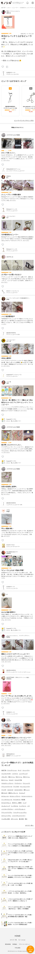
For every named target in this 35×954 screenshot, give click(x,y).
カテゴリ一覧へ (29, 825)
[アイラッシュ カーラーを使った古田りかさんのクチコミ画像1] (7, 22)
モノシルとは (21, 940)
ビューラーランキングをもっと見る (24, 120)
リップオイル (14, 806)
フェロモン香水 (5, 819)
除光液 (23, 799)
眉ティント (27, 790)
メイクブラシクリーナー (18, 815)
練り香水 (21, 819)
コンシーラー (26, 770)
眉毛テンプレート (13, 793)
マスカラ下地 (18, 780)
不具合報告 (17, 947)
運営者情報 (8, 944)
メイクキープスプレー (7, 809)
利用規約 (15, 944)
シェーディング (23, 773)
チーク (19, 770)
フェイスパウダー (6, 773)
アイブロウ (16, 786)
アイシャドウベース (6, 786)
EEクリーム (4, 780)
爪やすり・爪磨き (17, 802)
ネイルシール (5, 796)
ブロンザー (4, 777)
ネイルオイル (17, 799)
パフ (28, 806)
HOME (17, 936)
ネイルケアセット (6, 802)
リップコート (22, 806)
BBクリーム (11, 777)
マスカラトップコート (7, 783)
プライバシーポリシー (24, 944)
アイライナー (18, 783)
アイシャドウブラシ (6, 812)
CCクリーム (19, 777)
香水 (26, 819)
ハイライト (15, 773)
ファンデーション (12, 770)
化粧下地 (3, 770)
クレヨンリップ (5, 806)
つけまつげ (10, 790)
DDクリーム (26, 777)
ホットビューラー (25, 786)
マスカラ (11, 780)
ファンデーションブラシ (20, 812)
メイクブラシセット (19, 809)
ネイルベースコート (26, 796)
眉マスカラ (4, 793)
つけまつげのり (18, 790)
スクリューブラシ (6, 815)
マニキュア (22, 793)
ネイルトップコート (15, 796)
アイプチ (3, 790)
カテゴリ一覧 (13, 940)
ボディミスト (14, 819)
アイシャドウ (26, 783)
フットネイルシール (6, 799)
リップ (24, 802)
